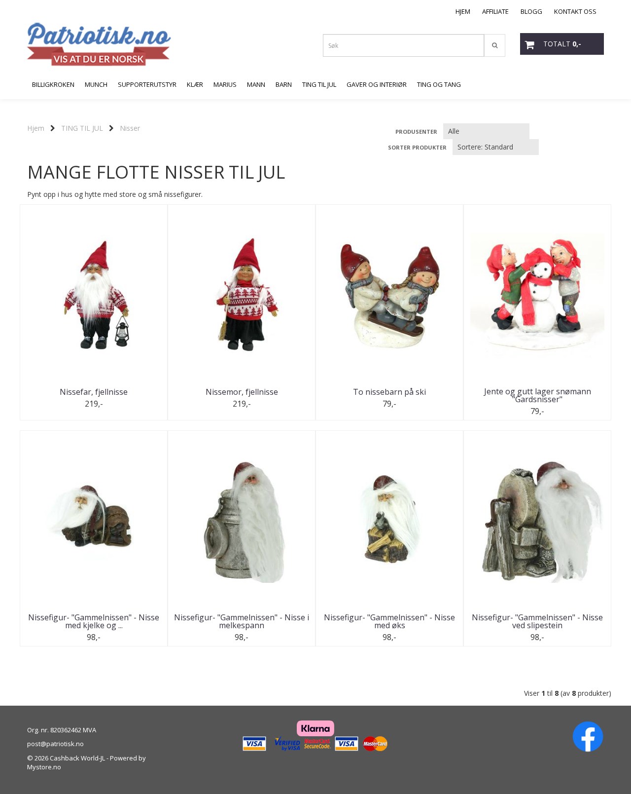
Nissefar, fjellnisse (94, 392)
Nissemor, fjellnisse (242, 392)
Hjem (35, 128)
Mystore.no (44, 766)
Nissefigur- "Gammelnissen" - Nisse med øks (389, 621)
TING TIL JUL (82, 128)
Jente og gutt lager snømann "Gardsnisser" (537, 395)
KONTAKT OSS (575, 11)
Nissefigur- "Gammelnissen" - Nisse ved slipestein (537, 621)
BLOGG (531, 11)
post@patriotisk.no (55, 743)
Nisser (130, 128)
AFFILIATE (495, 11)
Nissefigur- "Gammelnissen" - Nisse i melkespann (241, 621)
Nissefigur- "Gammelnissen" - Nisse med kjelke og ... (93, 621)
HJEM (463, 11)
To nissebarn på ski (389, 392)
